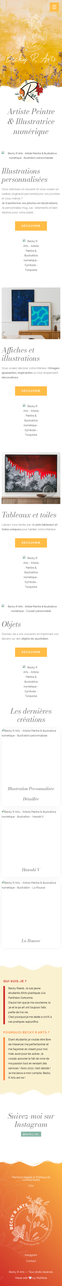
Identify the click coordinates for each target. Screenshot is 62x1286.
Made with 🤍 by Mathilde (31, 1278)
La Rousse (31, 941)
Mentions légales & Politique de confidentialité (31, 1178)
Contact (31, 1261)
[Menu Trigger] (54, 7)
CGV (31, 1185)
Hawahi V (31, 870)
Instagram (31, 1255)
